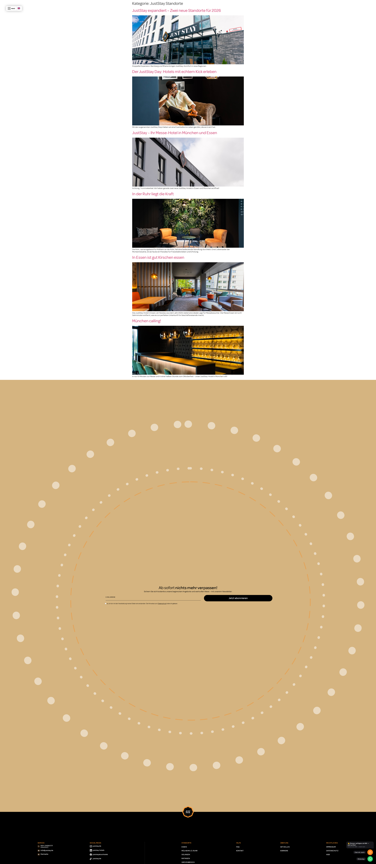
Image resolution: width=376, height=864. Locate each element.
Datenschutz (332, 851)
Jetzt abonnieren (238, 598)
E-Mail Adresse (110, 597)
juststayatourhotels (100, 854)
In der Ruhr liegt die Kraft (153, 194)
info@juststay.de (47, 850)
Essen (184, 847)
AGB (328, 854)
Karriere (284, 851)
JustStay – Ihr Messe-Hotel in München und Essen (174, 132)
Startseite (44, 854)
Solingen (186, 854)
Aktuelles (285, 847)
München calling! (146, 321)
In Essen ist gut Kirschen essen (158, 257)
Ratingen (186, 858)
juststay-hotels (98, 850)
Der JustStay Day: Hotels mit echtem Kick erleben (174, 71)
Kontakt (240, 851)
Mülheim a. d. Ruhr (189, 851)
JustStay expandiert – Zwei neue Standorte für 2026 (176, 10)
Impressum (331, 847)
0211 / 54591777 (47, 846)
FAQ (237, 847)
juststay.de (97, 846)
